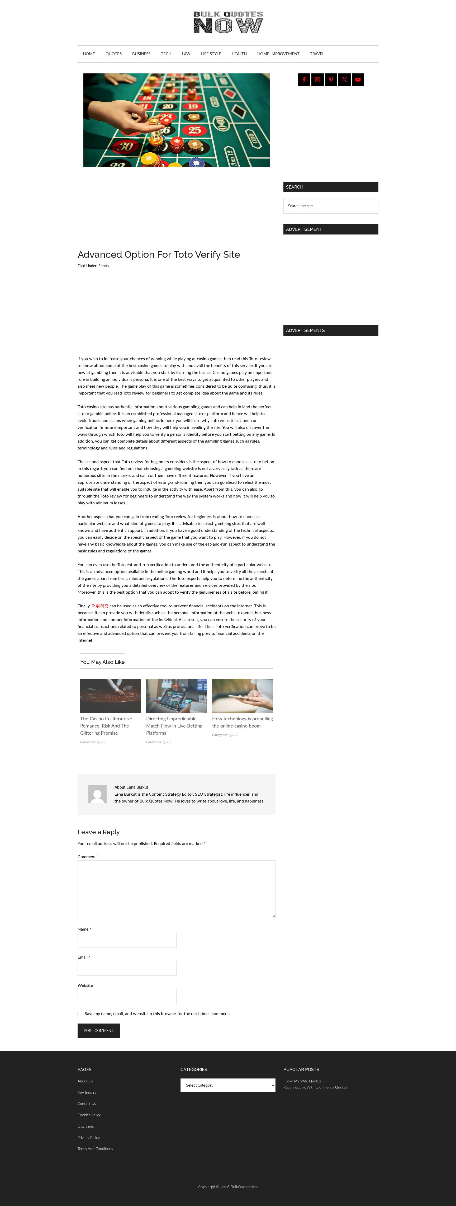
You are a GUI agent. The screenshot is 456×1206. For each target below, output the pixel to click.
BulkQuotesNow (244, 1187)
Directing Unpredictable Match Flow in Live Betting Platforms (174, 726)
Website (85, 985)
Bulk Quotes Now (228, 22)
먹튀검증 (100, 606)
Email (84, 957)
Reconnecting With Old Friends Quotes (315, 1087)
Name (84, 929)
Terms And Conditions (95, 1149)
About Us (85, 1081)
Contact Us (87, 1104)
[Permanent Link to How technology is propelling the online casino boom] (242, 683)
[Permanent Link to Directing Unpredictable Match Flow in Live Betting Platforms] (176, 683)
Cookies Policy (89, 1115)
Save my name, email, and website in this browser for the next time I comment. (157, 1014)
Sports (103, 266)
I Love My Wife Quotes (302, 1081)
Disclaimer (86, 1126)
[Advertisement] (177, 210)
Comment (88, 857)
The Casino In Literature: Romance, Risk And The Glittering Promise (106, 726)
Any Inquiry (87, 1093)
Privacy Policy (89, 1138)
